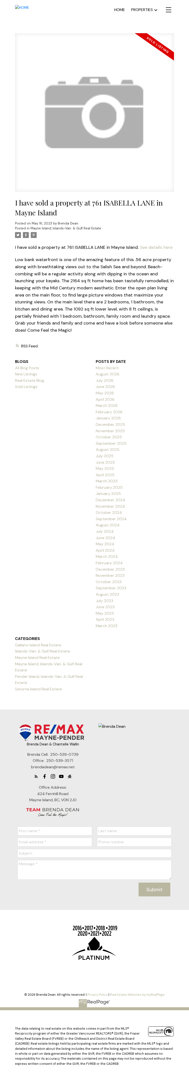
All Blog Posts (27, 368)
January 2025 (108, 493)
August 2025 (107, 449)
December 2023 (110, 569)
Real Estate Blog (29, 380)
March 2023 (106, 625)
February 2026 (109, 412)
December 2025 (110, 424)
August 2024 (108, 525)
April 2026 (105, 399)
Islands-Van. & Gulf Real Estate (42, 651)
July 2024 (105, 531)
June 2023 (105, 606)
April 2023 (105, 619)
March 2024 (107, 556)
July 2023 (104, 600)
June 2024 (105, 537)
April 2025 (105, 474)
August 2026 (107, 374)
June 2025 (105, 462)
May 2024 (105, 544)
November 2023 (110, 575)
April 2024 (105, 550)
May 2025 (105, 468)
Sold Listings (26, 386)
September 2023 (111, 588)
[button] (36, 776)
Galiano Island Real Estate (38, 645)
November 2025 (110, 430)
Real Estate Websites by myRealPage (137, 995)
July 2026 (104, 380)
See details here (156, 247)
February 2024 (109, 562)
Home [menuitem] (119, 9)
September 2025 (111, 443)
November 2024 (110, 506)
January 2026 (108, 418)
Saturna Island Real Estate (38, 689)
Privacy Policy (97, 995)
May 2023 (105, 613)
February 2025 (109, 487)
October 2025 (109, 437)
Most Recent (107, 368)
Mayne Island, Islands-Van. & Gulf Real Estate (66, 228)
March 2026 (107, 405)
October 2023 (109, 581)
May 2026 (105, 393)
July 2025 (104, 456)
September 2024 (111, 518)
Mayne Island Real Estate (37, 657)
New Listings (26, 374)
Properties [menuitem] (142, 9)
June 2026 (105, 386)
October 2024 (109, 512)
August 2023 (107, 594)
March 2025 (107, 481)
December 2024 (110, 500)
